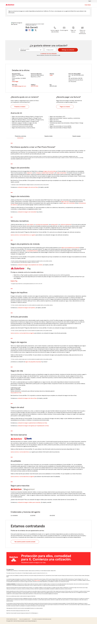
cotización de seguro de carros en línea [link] (28, 187)
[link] (64, 31)
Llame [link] (12, 235)
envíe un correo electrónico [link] (22, 452)
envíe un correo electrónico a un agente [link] (25, 235)
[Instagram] (29, 30)
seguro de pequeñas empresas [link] (33, 361)
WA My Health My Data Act (11, 619)
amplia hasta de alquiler (48, 173)
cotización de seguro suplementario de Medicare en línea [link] (32, 423)
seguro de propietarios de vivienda (70, 247)
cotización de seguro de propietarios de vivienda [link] (30, 264)
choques (38, 173)
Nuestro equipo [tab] (77, 136)
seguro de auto (65, 201)
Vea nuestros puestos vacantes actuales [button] (24, 541)
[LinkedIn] (32, 30)
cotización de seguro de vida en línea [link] (27, 398)
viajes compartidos (61, 173)
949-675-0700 (34, 86)
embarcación (54, 224)
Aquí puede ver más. (16, 392)
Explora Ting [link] (14, 281)
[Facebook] (26, 30)
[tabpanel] (48, 78)
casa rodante (30, 224)
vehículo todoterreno (66, 224)
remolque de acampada (42, 224)
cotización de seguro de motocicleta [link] (27, 212)
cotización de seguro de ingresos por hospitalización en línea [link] (33, 425)
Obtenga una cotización (68, 49)
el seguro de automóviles (49, 171)
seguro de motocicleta (69, 203)
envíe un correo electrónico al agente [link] (24, 333)
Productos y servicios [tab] (20, 136)
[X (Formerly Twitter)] (35, 30)
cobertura (29, 173)
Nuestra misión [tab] (49, 136)
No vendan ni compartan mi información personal (41, 619)
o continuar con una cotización (48, 53)
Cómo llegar (15, 81)
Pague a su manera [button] (65, 106)
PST (79, 73)
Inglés (51, 75)
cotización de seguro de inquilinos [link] (26, 307)
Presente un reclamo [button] (19, 106)
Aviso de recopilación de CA (24, 619)
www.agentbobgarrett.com (19, 86)
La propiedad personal (32, 250)
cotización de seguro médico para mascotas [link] (29, 502)
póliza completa (37, 580)
